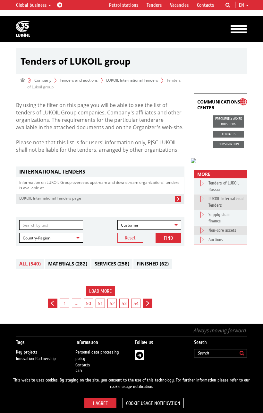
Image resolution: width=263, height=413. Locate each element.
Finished (153, 263)
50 (88, 303)
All (30, 263)
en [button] (242, 5)
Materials (67, 263)
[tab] (100, 172)
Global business (32, 5)
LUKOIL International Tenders (132, 80)
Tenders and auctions (79, 80)
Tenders (154, 5)
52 (112, 303)
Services (112, 263)
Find (168, 238)
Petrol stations (123, 5)
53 (124, 303)
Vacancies (179, 5)
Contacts (205, 5)
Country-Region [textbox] (36, 238)
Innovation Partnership (36, 358)
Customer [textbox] (130, 225)
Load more (100, 291)
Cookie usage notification (153, 403)
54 (136, 303)
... (77, 303)
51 (100, 303)
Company (42, 80)
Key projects (27, 352)
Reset (130, 238)
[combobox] (149, 225)
